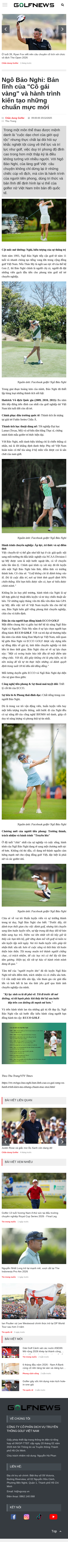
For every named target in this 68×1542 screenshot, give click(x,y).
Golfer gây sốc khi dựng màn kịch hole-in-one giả (44, 1383)
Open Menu (4, 5)
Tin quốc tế (7, 1332)
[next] (62, 29)
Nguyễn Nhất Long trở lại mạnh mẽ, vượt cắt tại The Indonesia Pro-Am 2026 (30, 1270)
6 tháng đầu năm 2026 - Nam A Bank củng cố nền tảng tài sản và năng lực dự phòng (43, 1367)
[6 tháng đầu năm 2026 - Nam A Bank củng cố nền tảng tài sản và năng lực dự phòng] (10, 1368)
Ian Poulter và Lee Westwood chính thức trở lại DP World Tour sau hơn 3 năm (33, 1325)
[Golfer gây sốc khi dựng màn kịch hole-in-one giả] (10, 1384)
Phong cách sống (31, 1373)
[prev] (6, 29)
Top (54, 1531)
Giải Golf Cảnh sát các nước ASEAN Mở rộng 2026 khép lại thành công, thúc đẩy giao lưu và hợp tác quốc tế (43, 1350)
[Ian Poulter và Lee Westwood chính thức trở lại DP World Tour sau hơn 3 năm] (34, 1301)
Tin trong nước (9, 1277)
